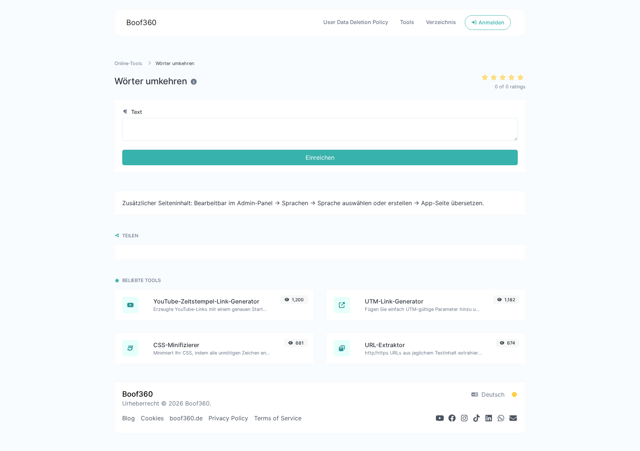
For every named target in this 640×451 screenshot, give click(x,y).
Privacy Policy (228, 418)
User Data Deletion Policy (355, 22)
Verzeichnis (441, 22)
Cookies (152, 418)
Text (136, 112)
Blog (128, 418)
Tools (407, 22)
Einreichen (320, 157)
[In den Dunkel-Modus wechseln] (514, 394)
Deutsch (492, 394)
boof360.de (186, 418)
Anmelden (490, 22)
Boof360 (141, 22)
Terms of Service (277, 418)
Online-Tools (129, 63)
